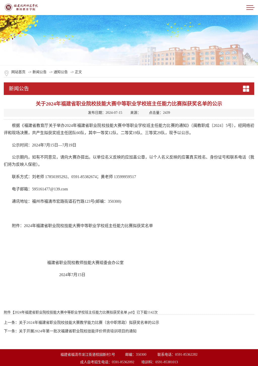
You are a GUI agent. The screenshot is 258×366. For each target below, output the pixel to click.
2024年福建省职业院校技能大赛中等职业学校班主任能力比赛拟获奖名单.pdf (73, 312)
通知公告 (61, 72)
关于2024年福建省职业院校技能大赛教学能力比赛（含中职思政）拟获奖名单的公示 (89, 323)
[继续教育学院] (22, 10)
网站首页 (18, 72)
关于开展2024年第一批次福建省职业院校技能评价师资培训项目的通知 (78, 331)
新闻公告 (40, 72)
